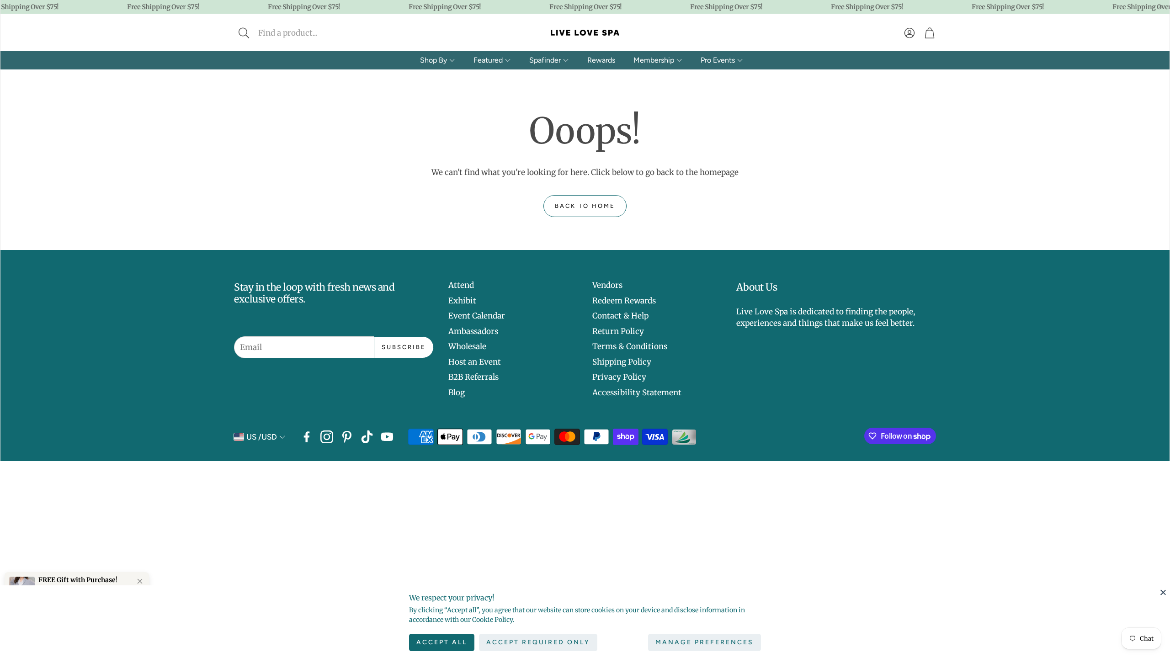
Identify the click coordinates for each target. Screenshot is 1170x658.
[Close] (1163, 592)
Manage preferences (704, 642)
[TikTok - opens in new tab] (367, 436)
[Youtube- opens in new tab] (387, 436)
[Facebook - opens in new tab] (306, 436)
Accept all (441, 642)
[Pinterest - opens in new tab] (346, 436)
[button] (304, 33)
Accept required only (538, 642)
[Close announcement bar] (1160, 7)
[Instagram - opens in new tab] (326, 436)
